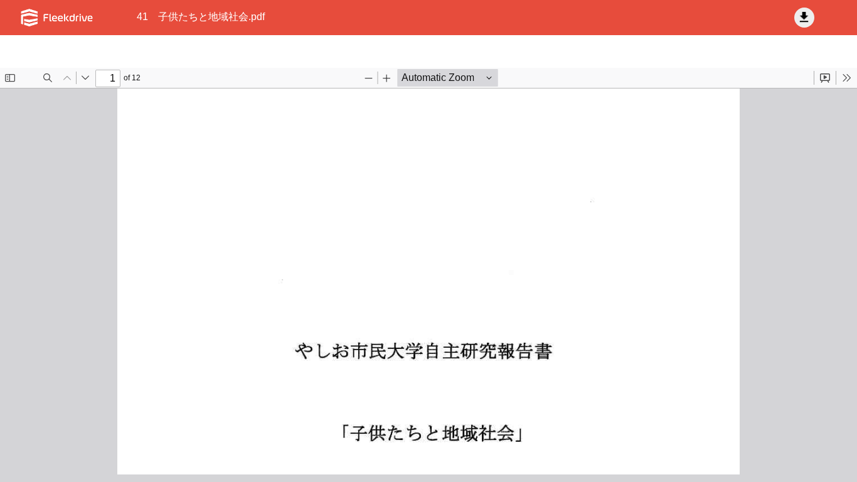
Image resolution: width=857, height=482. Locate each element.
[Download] (804, 18)
